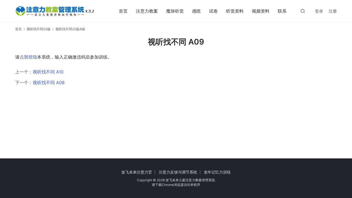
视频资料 (261, 11)
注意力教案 (147, 11)
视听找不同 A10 (48, 72)
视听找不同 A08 (49, 82)
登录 (319, 11)
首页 (123, 11)
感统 (196, 11)
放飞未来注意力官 (136, 172)
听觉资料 (235, 11)
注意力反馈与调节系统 (178, 172)
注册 (333, 11)
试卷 (213, 11)
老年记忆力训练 (217, 172)
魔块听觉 (175, 11)
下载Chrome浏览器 (169, 185)
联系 (282, 11)
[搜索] (302, 11)
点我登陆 (28, 57)
